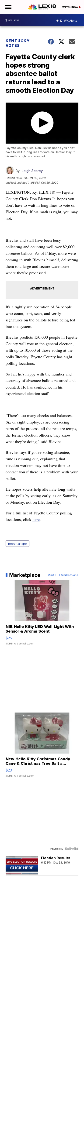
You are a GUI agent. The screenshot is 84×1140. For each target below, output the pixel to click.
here (36, 519)
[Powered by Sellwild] (71, 848)
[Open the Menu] (8, 7)
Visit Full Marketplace (63, 575)
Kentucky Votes (18, 43)
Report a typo (17, 543)
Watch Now (70, 7)
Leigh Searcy (32, 171)
